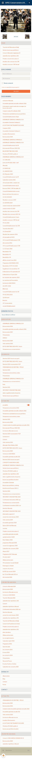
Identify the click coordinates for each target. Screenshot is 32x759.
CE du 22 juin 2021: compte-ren (11, 182)
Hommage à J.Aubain (8, 565)
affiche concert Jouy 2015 (9, 260)
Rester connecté (8, 83)
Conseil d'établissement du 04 (11, 145)
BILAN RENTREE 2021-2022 (10, 151)
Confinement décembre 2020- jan (12, 499)
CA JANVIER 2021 (8, 171)
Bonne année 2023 (8, 451)
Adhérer (5, 338)
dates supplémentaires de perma (11, 393)
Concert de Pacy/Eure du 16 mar (11, 623)
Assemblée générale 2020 (10, 522)
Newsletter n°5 (7, 254)
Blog (4, 679)
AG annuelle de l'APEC (9, 237)
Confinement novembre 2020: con (12, 505)
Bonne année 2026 (8, 326)
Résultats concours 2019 (9, 200)
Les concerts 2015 (8, 649)
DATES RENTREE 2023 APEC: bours (12, 346)
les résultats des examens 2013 (11, 277)
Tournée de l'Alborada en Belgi (11, 47)
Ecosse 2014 (6, 652)
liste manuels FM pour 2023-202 (11, 148)
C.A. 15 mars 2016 (7, 248)
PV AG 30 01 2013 (8, 294)
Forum (4, 684)
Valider (16, 91)
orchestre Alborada (8, 100)
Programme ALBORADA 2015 (11, 263)
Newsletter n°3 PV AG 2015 (10, 266)
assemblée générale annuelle (10, 534)
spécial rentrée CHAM (9, 537)
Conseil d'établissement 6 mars (11, 217)
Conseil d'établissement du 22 (11, 185)
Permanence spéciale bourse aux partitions (14, 114)
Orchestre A (6, 436)
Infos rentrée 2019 (8, 519)
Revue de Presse (7, 661)
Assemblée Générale (8, 482)
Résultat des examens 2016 (10, 234)
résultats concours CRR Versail (11, 64)
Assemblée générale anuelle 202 (11, 456)
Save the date (6, 646)
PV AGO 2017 (6, 557)
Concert (5, 439)
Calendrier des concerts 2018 (10, 548)
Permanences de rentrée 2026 (11, 408)
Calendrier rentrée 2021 (9, 180)
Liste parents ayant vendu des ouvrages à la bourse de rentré (14, 107)
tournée (5, 528)
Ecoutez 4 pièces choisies (9, 664)
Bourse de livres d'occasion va (10, 194)
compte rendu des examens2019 (11, 205)
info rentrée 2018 (7, 577)
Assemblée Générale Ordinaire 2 (11, 122)
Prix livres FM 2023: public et (10, 154)
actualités (16, 405)
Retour (16, 36)
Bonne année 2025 (8, 332)
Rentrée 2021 (6, 387)
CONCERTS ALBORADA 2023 (11, 462)
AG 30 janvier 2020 (8, 174)
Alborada (5, 165)
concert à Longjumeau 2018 (10, 545)
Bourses (5, 300)
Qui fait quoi (6, 297)
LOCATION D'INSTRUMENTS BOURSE (13, 125)
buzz (4, 384)
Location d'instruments (9, 134)
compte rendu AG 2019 (9, 208)
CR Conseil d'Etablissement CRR (11, 240)
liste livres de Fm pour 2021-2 (10, 488)
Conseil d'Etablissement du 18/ (11, 291)
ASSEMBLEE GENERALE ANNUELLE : (12, 139)
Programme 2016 (7, 643)
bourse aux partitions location (11, 479)
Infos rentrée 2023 (8, 343)
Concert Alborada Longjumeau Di (11, 53)
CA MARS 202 (6, 168)
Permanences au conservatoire (11, 502)
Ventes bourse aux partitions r (11, 50)
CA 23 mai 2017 (7, 231)
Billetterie (5, 289)
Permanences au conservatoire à (11, 349)
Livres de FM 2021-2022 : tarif (11, 162)
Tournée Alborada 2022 (9, 598)
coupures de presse (8, 568)
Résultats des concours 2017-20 (11, 214)
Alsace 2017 (6, 551)
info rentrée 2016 (7, 243)
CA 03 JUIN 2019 (7, 197)
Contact (5, 681)
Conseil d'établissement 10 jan (11, 116)
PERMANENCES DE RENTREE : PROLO (13, 367)
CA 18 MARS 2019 (8, 202)
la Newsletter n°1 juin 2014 (10, 274)
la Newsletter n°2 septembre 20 (11, 271)
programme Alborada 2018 (10, 542)
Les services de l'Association (10, 280)
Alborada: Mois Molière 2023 (10, 445)
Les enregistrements (8, 638)
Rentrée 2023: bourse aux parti (11, 358)
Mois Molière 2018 (7, 540)
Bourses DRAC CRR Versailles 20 (11, 188)
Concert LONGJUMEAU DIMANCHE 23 (13, 738)
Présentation (6, 335)
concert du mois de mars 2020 (11, 517)
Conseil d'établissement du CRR (11, 225)
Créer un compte (5, 87)
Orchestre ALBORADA (9, 453)
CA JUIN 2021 (6, 159)
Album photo (6, 676)
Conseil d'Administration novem (11, 191)
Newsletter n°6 (7, 251)
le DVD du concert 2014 (9, 571)
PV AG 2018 (6, 223)
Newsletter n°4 (7, 257)
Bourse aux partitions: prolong (11, 485)
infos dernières (7, 632)
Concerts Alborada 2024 (9, 586)
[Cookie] (3, 755)
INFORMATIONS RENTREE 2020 (11, 390)
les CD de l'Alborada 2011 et (10, 574)
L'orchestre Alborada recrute (10, 431)
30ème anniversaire (8, 560)
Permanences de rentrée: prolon (11, 373)
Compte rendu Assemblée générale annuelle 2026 (16, 425)
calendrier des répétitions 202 (11, 474)
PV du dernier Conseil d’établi (10, 563)
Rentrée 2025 (6, 370)
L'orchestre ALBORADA (9, 283)
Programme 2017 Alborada (10, 554)
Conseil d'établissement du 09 (11, 177)
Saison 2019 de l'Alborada (9, 525)
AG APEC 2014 (7, 286)
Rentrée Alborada (7, 508)
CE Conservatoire (7, 303)
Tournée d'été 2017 (8, 228)
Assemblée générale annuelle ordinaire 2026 (14, 103)
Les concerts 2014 (8, 655)
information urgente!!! (9, 514)
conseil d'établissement (9, 306)
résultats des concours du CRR (11, 61)
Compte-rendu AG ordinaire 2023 (12, 111)
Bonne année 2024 (8, 136)
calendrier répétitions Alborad (11, 606)
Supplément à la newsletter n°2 (11, 268)
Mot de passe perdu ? (14, 87)
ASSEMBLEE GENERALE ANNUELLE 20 (13, 119)
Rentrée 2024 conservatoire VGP (12, 364)
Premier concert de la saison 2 (11, 58)
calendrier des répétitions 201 (11, 56)
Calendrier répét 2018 (8, 641)
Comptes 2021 (7, 128)
